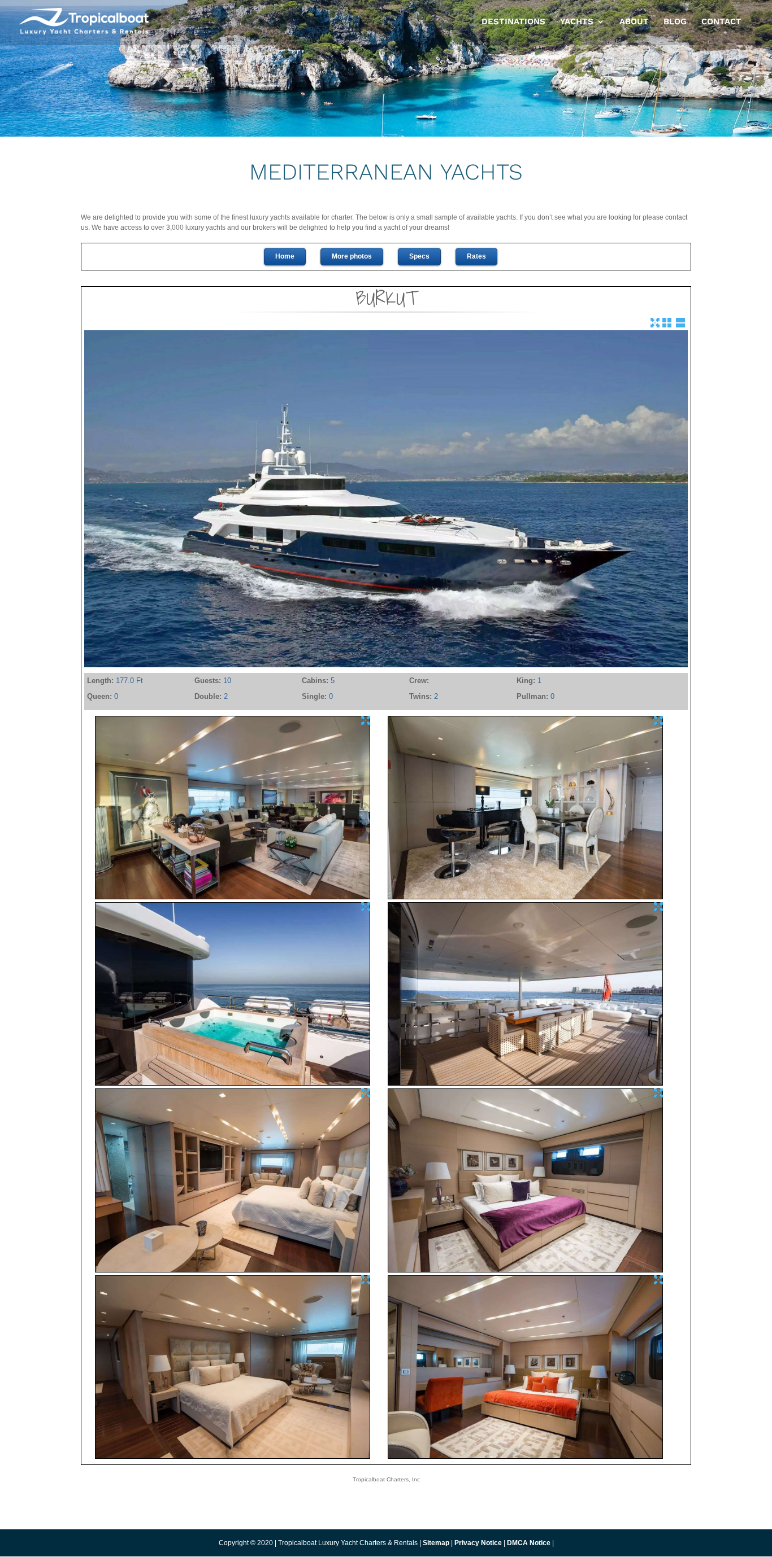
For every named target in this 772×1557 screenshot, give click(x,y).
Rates (476, 256)
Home (284, 256)
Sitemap (436, 1543)
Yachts (576, 22)
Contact (721, 22)
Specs (419, 256)
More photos (352, 256)
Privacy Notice (479, 1543)
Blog (675, 22)
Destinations (513, 22)
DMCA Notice (528, 1543)
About (634, 22)
